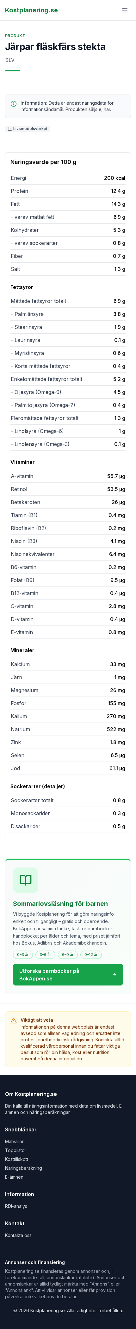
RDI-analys (16, 1206)
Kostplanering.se (31, 10)
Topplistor (15, 1150)
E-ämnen (14, 1177)
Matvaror (14, 1141)
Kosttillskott (16, 1159)
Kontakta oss (18, 1235)
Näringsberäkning (23, 1168)
